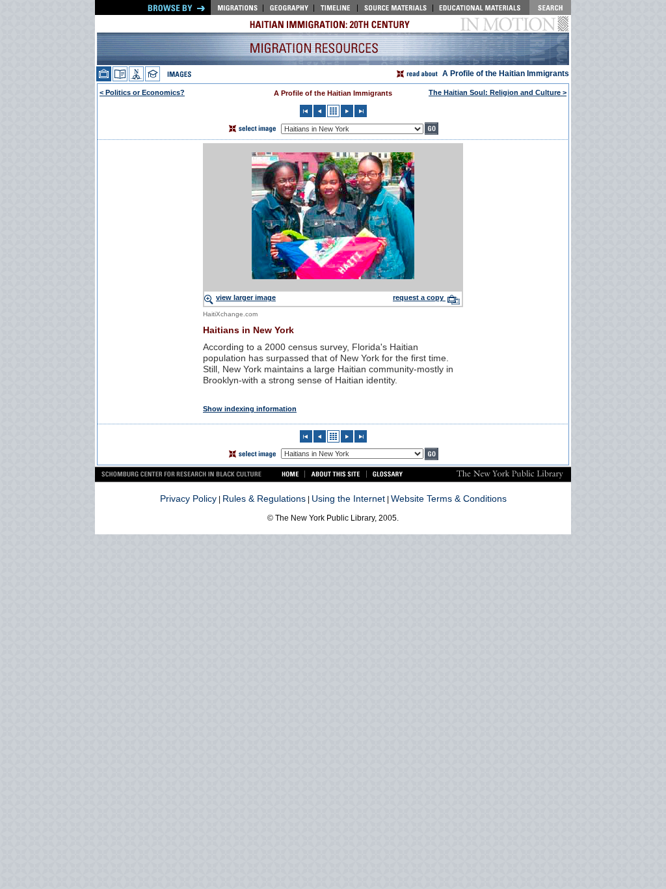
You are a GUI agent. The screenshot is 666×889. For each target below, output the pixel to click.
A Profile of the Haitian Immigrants (505, 73)
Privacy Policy (188, 498)
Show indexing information (250, 409)
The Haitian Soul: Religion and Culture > (497, 92)
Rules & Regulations (264, 498)
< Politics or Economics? (142, 92)
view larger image (246, 297)
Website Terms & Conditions (449, 498)
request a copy (419, 297)
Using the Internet (348, 498)
